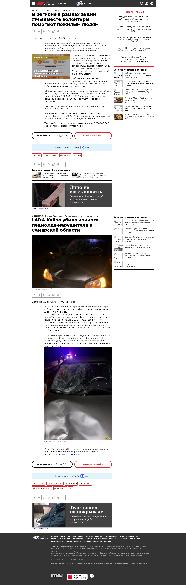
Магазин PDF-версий (94, 536)
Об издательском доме (60, 536)
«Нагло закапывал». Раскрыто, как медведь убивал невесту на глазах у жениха (139, 108)
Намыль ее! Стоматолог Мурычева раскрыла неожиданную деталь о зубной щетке (138, 264)
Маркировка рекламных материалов (66, 541)
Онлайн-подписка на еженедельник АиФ (121, 536)
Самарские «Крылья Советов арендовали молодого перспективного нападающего (134, 59)
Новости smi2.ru (40, 208)
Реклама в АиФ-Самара (60, 539)
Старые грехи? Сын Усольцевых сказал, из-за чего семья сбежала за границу (139, 83)
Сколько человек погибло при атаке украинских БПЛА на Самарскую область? (134, 39)
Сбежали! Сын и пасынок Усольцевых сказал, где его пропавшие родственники (139, 239)
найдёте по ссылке (71, 454)
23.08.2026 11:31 (37, 216)
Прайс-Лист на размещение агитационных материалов (95, 539)
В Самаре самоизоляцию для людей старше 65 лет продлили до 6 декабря (55, 175)
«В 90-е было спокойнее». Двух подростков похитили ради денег (138, 246)
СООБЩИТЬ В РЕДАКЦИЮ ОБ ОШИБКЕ (98, 541)
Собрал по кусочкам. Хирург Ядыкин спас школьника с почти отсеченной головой (139, 231)
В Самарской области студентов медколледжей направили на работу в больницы (95, 175)
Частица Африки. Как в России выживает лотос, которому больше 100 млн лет (138, 256)
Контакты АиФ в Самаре (130, 539)
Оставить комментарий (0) (93, 136)
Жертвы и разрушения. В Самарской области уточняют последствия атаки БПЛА (134, 29)
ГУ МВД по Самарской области (44, 289)
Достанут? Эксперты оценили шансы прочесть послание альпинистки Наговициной (139, 222)
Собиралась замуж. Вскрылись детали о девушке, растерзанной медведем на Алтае (138, 75)
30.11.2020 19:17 (37, 10)
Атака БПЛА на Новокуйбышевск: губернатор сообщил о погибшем (134, 49)
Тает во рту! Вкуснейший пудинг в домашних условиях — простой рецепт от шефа (138, 100)
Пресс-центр (78, 536)
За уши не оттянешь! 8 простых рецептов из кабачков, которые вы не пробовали (139, 117)
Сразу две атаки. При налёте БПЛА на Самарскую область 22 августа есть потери (134, 19)
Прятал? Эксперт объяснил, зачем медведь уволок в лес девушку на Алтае (138, 92)
